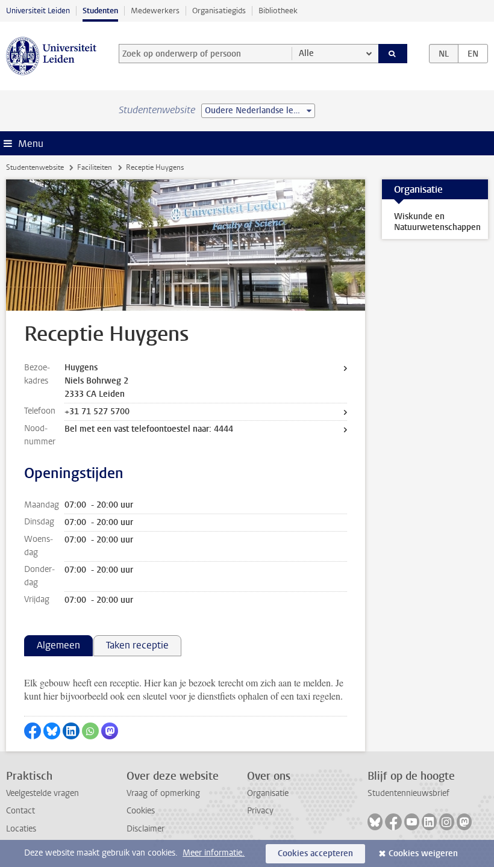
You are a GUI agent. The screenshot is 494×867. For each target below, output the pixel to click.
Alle (306, 53)
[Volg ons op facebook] (393, 821)
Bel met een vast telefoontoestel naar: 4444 (148, 429)
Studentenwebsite (35, 167)
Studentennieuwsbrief (408, 793)
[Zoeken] (392, 53)
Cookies (141, 810)
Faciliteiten (94, 167)
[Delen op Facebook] (32, 730)
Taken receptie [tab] (137, 645)
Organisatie (268, 793)
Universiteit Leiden (38, 10)
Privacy (260, 810)
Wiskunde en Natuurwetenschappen (437, 222)
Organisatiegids (219, 10)
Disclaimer (145, 828)
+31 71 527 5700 (97, 411)
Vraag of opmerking (163, 793)
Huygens (81, 367)
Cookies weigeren (423, 853)
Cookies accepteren (315, 853)
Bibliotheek (278, 10)
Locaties (21, 828)
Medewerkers (155, 10)
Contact (20, 810)
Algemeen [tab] (58, 645)
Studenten (100, 10)
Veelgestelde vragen (42, 793)
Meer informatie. (214, 853)
